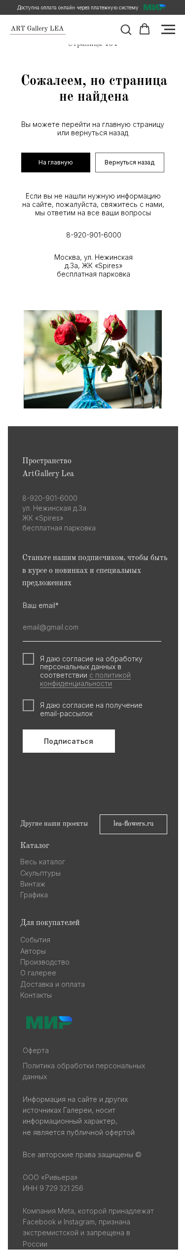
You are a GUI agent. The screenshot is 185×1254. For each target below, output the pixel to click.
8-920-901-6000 (93, 235)
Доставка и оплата (52, 984)
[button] (126, 29)
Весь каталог (42, 861)
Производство (45, 962)
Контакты (36, 995)
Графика (34, 894)
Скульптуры (40, 873)
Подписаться (68, 741)
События (35, 939)
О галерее (38, 973)
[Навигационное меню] (168, 30)
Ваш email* (41, 605)
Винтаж (32, 884)
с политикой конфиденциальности (85, 679)
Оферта (36, 1050)
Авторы (33, 951)
